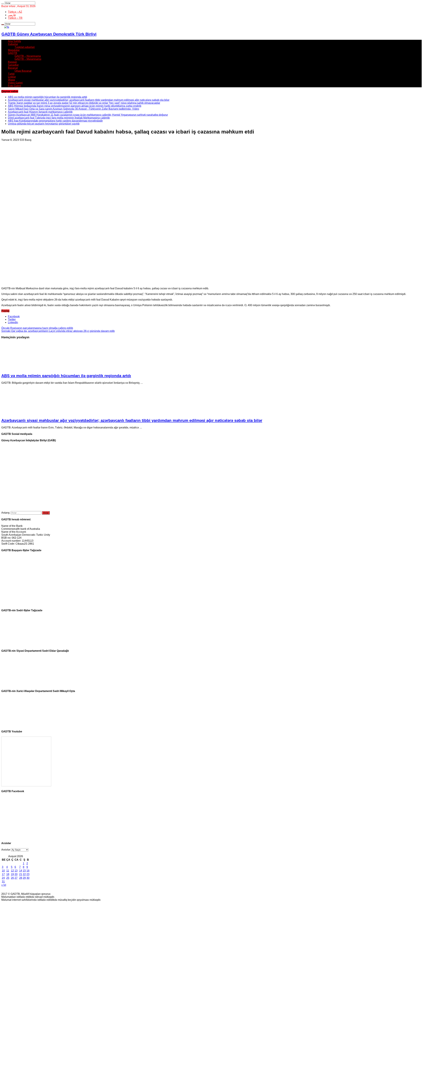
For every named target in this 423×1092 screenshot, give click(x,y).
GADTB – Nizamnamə (28, 56)
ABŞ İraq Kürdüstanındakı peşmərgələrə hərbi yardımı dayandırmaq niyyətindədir (55, 120)
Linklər (12, 76)
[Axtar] (2, 3)
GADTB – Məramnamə (28, 59)
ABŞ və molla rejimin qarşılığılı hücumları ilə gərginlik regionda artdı (47, 97)
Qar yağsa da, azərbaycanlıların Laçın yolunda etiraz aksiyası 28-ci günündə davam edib (58, 331)
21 (20, 874)
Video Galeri (15, 82)
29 (24, 877)
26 (12, 877)
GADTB (12, 53)
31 (3, 881)
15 (24, 870)
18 (7, 874)
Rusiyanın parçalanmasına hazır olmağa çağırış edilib (37, 328)
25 (7, 877)
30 (27, 877)
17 (3, 874)
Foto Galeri (14, 85)
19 (12, 874)
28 (20, 877)
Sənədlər (13, 65)
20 (16, 874)
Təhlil (11, 73)
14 (20, 870)
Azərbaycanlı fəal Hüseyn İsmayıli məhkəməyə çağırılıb (40, 111)
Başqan (12, 62)
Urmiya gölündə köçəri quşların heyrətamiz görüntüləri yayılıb (43, 123)
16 (27, 870)
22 (24, 874)
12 (12, 870)
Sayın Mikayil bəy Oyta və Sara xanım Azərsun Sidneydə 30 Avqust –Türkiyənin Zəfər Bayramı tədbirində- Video (73, 108)
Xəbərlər (13, 44)
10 (3, 870)
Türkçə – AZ (15, 11)
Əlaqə (11, 79)
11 (7, 870)
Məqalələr (14, 50)
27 (16, 877)
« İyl (3, 885)
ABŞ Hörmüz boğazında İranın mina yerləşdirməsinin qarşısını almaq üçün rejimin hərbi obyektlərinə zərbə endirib (74, 105)
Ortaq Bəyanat (23, 70)
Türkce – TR (15, 18)
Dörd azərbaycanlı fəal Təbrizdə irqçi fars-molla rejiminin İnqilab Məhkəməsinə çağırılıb (59, 117)
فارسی (12, 15)
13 (16, 870)
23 (27, 874)
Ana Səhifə (14, 41)
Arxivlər (5, 849)
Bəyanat (13, 68)
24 (3, 877)
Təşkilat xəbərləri (25, 47)
